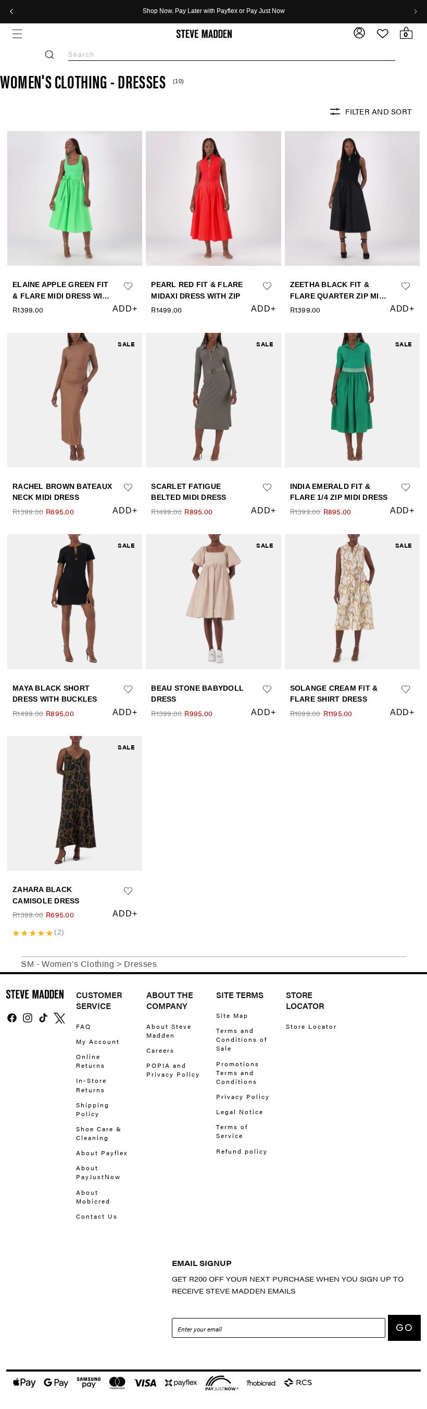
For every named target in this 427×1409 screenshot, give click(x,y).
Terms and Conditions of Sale (241, 1039)
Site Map (232, 1015)
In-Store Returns (91, 1085)
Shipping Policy (92, 1109)
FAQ (83, 1026)
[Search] (49, 54)
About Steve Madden (169, 1031)
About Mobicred (93, 1196)
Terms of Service (232, 1131)
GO (404, 1327)
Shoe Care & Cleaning (99, 1133)
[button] (17, 33)
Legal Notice (239, 1111)
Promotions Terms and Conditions (237, 1072)
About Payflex (102, 1152)
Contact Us (97, 1216)
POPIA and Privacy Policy (173, 1070)
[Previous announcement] (11, 11)
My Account (98, 1041)
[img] (12, 1018)
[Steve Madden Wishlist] (382, 34)
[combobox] (231, 54)
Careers (160, 1050)
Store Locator (311, 1026)
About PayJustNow (98, 1172)
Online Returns (90, 1061)
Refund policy (242, 1151)
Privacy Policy (243, 1096)
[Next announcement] (415, 11)
